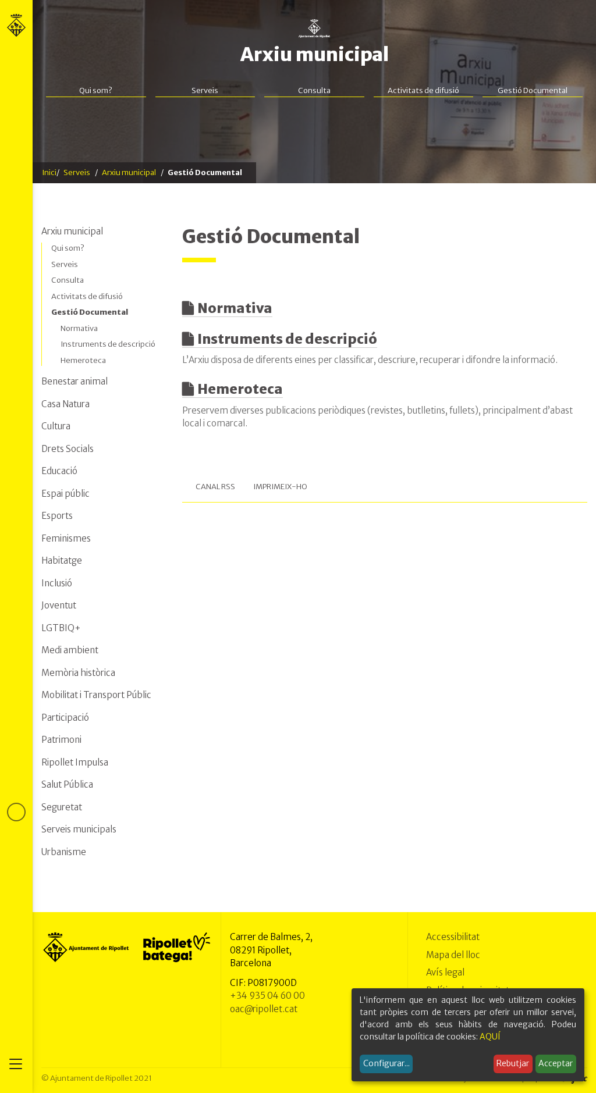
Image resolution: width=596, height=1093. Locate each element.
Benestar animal (74, 381)
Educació (59, 470)
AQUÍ (490, 1036)
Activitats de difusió (423, 90)
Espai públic (65, 493)
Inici (49, 172)
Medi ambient (69, 650)
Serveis (204, 90)
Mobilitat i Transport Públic (96, 694)
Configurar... (386, 1063)
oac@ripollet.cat (263, 1008)
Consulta (314, 90)
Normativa (234, 308)
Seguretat (61, 807)
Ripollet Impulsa (74, 762)
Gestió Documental (532, 90)
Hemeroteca (240, 388)
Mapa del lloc (453, 954)
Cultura (55, 426)
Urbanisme (63, 851)
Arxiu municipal (314, 54)
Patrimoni (61, 739)
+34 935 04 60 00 (267, 995)
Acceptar (555, 1063)
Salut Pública (67, 784)
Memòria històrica (78, 672)
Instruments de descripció (287, 338)
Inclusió (56, 583)
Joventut (58, 605)
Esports (57, 515)
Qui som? (95, 90)
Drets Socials (67, 448)
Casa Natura (65, 404)
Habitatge (61, 560)
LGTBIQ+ (61, 627)
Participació (65, 717)
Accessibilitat (453, 936)
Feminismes (66, 538)
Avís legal (445, 972)
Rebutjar (512, 1063)
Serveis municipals (78, 829)
